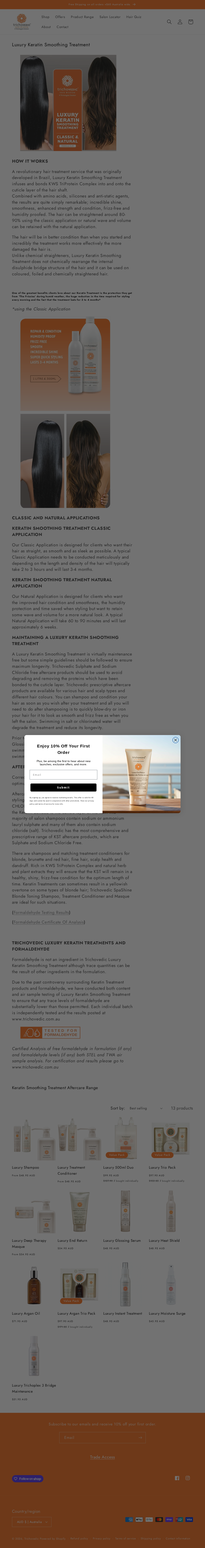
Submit (63, 787)
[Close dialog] (176, 740)
